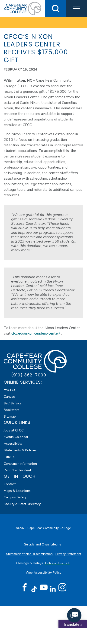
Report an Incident (17, 470)
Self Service (13, 403)
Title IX (9, 457)
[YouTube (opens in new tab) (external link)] (44, 588)
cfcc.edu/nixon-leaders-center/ (36, 333)
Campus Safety (15, 497)
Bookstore (11, 409)
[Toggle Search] (55, 8)
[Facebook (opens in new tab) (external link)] (25, 588)
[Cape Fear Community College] (22, 8)
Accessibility (13, 443)
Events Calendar (16, 436)
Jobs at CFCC (14, 430)
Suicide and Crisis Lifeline (43, 544)
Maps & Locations (17, 490)
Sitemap (10, 416)
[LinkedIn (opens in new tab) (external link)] (53, 589)
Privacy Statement (68, 554)
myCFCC (10, 390)
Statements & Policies (20, 450)
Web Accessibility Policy (43, 572)
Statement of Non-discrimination (30, 554)
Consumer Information (20, 463)
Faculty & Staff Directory (22, 504)
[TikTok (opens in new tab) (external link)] (34, 589)
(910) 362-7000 (28, 375)
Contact (10, 484)
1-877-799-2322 (57, 563)
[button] (76, 8)
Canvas (9, 396)
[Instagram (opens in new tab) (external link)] (62, 588)
